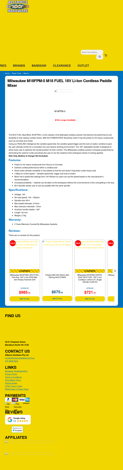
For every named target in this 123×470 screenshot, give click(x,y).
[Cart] (105, 55)
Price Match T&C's (13, 380)
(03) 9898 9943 (11, 361)
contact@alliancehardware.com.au (20, 358)
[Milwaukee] (85, 99)
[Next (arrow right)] (119, 235)
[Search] (99, 57)
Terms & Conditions (13, 377)
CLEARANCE (62, 65)
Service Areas (11, 383)
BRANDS (19, 65)
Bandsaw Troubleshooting (16, 371)
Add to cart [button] (24, 298)
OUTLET (83, 65)
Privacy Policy (11, 374)
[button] (18, 419)
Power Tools (16, 73)
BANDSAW (39, 65)
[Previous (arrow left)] (4, 235)
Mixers (26, 73)
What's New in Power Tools (16, 389)
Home (7, 73)
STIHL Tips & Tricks (13, 386)
